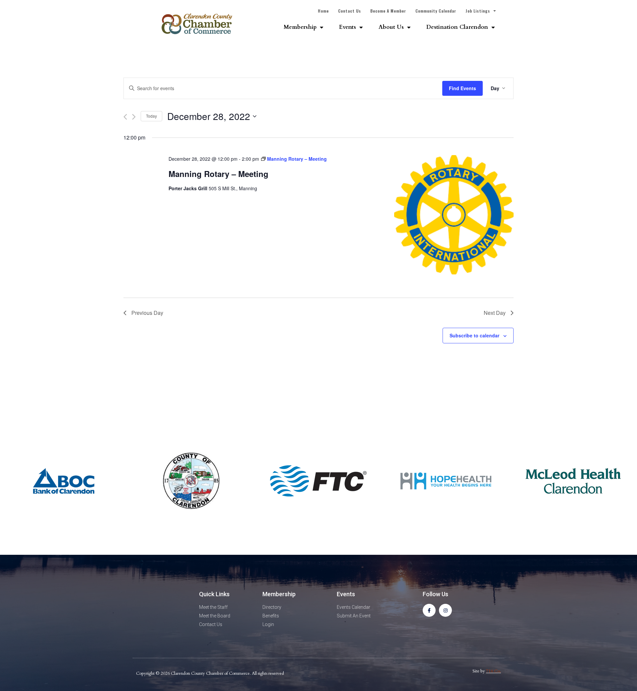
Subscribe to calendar (474, 335)
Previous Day (147, 313)
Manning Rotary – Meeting (218, 173)
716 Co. (493, 671)
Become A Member (388, 11)
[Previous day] (125, 117)
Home (323, 11)
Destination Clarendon (457, 27)
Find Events (462, 88)
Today (151, 116)
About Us (391, 27)
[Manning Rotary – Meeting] (454, 215)
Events (347, 27)
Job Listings (477, 11)
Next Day (495, 313)
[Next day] (134, 117)
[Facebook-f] (429, 610)
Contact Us (349, 11)
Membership (300, 27)
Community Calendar (435, 11)
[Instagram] (445, 610)
